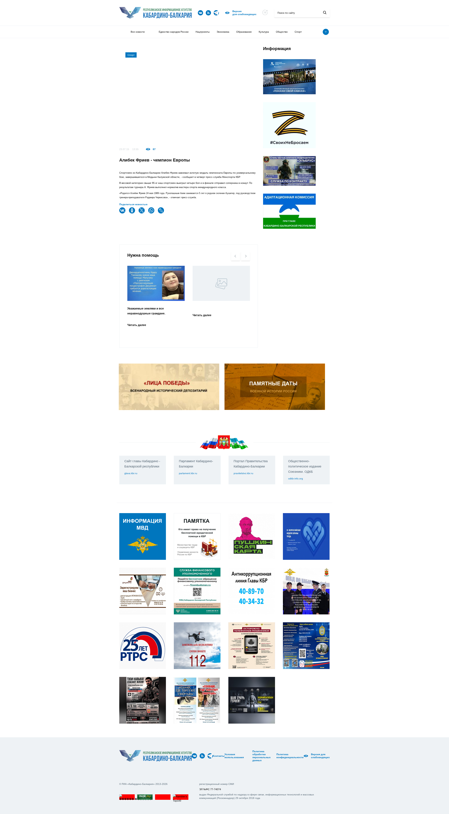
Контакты (218, 755)
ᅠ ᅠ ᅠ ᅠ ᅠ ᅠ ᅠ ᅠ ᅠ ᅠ (249, 756)
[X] (142, 213)
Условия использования (234, 756)
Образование (244, 31)
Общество (282, 31)
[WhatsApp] (151, 213)
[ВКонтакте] (122, 213)
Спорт (298, 31)
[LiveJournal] (161, 213)
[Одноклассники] (132, 213)
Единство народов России (174, 31)
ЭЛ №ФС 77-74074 (210, 789)
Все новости (138, 31)
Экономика (223, 31)
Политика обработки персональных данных (261, 756)
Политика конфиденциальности (290, 756)
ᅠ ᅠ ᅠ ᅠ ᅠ (245, 756)
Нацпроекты (203, 31)
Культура (264, 31)
